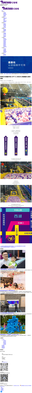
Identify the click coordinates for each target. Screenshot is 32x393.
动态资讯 (7, 73)
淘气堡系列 (5, 39)
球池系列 (4, 40)
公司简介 (4, 12)
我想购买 (4, 36)
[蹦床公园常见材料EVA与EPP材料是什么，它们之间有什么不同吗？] (12, 333)
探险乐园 (4, 343)
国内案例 (4, 29)
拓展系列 (4, 41)
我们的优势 (5, 14)
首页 (2, 10)
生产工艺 (4, 34)
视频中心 (4, 16)
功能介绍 (4, 35)
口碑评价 (4, 15)
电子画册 (4, 27)
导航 (1, 387)
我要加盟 (4, 21)
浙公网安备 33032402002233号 (25, 385)
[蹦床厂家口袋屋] (8, 3)
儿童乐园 (4, 340)
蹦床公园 (17, 82)
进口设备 (4, 25)
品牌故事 (4, 13)
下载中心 (4, 26)
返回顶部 (1, 390)
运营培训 (4, 23)
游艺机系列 (5, 46)
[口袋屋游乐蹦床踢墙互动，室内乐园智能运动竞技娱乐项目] (12, 268)
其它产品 (10, 73)
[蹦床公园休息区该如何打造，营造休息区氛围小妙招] (12, 289)
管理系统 (4, 24)
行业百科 (4, 48)
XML (2, 386)
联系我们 (4, 54)
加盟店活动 (5, 51)
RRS (3, 386)
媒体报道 (4, 50)
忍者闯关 (4, 42)
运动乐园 (4, 344)
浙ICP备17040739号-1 (16, 385)
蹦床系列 (4, 38)
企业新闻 (4, 49)
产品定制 (1, 388)
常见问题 (4, 52)
